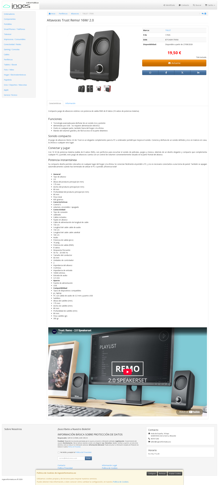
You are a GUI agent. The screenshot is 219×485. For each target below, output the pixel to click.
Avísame (175, 63)
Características (55, 103)
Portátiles (8, 24)
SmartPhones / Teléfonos (14, 29)
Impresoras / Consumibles (14, 39)
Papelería (8, 80)
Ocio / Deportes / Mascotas (15, 85)
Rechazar (162, 473)
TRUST (168, 30)
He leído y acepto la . (76, 452)
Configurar (152, 473)
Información (70, 103)
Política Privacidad (65, 468)
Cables (6, 54)
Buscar (198, 5)
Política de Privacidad (74, 447)
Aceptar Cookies (175, 473)
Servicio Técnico (10, 95)
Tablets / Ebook (10, 64)
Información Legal (109, 465)
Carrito (210, 5)
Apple (6, 90)
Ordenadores (9, 14)
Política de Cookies (121, 482)
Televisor (7, 34)
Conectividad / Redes (12, 44)
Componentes (10, 19)
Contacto (185, 5)
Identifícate (170, 5)
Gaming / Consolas (12, 49)
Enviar (88, 458)
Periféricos (8, 59)
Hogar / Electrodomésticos (15, 75)
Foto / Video (9, 69)
